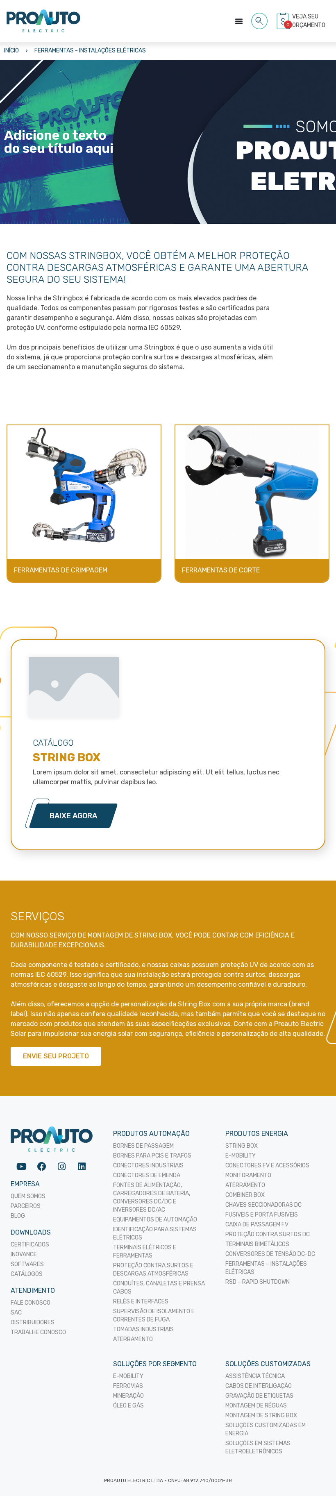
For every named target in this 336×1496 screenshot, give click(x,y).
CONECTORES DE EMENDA (146, 1175)
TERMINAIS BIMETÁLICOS (257, 1244)
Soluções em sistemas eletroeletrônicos (258, 1447)
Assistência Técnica (255, 1376)
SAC (16, 1312)
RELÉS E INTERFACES (140, 1301)
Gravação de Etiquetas (259, 1395)
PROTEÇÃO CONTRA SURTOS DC (267, 1234)
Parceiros (26, 1206)
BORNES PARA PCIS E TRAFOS (152, 1155)
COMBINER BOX (245, 1195)
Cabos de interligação (258, 1385)
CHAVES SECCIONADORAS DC (263, 1204)
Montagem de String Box (261, 1415)
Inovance (24, 1254)
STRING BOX (241, 1145)
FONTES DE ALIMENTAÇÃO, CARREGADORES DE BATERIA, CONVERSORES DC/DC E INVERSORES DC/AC (151, 1197)
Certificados (30, 1244)
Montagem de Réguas (256, 1405)
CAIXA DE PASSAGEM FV (256, 1224)
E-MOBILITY (240, 1155)
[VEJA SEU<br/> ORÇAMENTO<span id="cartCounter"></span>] (284, 21)
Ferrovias (128, 1385)
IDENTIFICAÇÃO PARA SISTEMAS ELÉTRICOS (155, 1233)
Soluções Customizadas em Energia (265, 1429)
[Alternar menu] (239, 21)
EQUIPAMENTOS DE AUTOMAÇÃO (155, 1219)
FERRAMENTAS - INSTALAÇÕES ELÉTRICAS (90, 50)
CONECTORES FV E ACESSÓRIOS (267, 1165)
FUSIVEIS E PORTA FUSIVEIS (261, 1214)
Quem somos (28, 1196)
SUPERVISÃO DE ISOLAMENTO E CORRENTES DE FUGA (154, 1315)
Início (11, 50)
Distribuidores (32, 1322)
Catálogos (27, 1274)
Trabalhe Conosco (38, 1332)
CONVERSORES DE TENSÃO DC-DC (270, 1254)
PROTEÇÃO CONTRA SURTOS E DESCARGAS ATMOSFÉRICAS (153, 1269)
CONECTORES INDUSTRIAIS (148, 1165)
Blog (18, 1215)
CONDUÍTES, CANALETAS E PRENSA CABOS (159, 1287)
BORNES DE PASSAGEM (143, 1145)
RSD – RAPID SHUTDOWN (257, 1281)
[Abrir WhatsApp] (315, 1475)
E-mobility (128, 1376)
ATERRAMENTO (133, 1339)
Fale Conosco (30, 1302)
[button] (259, 19)
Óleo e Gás (128, 1405)
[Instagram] (61, 1166)
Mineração (128, 1395)
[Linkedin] (81, 1166)
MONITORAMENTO (248, 1175)
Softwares (27, 1264)
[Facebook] (41, 1166)
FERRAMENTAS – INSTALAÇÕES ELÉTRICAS (266, 1268)
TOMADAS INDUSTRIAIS (143, 1329)
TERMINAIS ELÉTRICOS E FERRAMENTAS (144, 1251)
